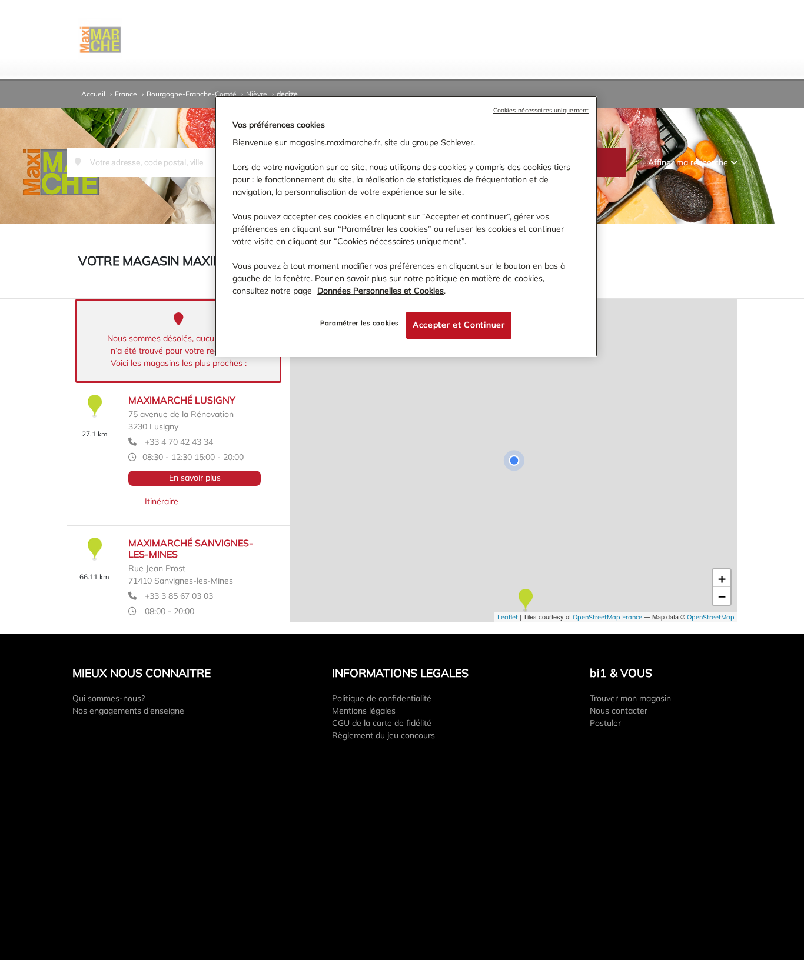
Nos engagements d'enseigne (128, 710)
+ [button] (722, 578)
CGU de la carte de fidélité (381, 723)
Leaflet (507, 617)
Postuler (605, 723)
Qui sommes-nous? (108, 698)
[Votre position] (514, 460)
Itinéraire (161, 501)
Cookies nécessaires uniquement (541, 110)
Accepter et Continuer (459, 325)
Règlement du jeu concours (383, 735)
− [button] (722, 596)
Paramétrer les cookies (359, 323)
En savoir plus (195, 477)
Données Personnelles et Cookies (380, 291)
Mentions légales (364, 710)
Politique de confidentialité (381, 698)
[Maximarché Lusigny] (525, 601)
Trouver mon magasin (630, 698)
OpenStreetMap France (607, 617)
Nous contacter (618, 710)
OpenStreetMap (711, 617)
